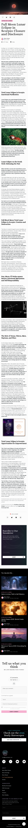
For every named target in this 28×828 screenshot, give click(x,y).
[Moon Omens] (14, 753)
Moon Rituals (5, 775)
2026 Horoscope (5, 788)
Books (3, 790)
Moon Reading (5, 795)
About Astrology (5, 772)
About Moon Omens (6, 770)
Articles (4, 779)
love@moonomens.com (7, 757)
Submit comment (14, 711)
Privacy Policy (19, 826)
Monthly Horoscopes (6, 785)
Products (4, 792)
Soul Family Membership (7, 777)
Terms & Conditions (10, 826)
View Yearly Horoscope (13, 739)
